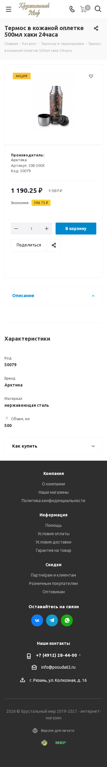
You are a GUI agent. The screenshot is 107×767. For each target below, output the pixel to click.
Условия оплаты (54, 533)
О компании (53, 484)
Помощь (53, 525)
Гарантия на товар (53, 550)
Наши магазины (54, 492)
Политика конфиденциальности (53, 500)
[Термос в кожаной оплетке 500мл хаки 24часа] (53, 102)
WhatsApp (67, 620)
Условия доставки (53, 542)
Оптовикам (54, 591)
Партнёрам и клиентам (53, 575)
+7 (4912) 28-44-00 (56, 655)
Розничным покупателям (53, 583)
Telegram (52, 620)
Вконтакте (37, 620)
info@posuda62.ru (58, 667)
